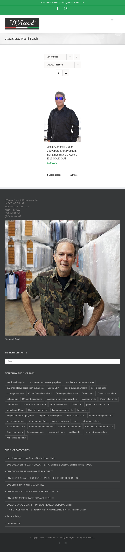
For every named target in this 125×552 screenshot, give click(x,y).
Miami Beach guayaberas (101, 415)
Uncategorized (13, 523)
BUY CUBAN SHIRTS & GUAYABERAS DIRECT (30, 471)
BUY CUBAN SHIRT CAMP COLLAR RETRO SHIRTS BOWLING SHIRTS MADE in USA (49, 465)
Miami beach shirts (16, 421)
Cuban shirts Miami (107, 393)
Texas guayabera (15, 432)
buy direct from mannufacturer (80, 382)
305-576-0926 (51, 2)
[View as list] (65, 73)
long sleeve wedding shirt (50, 415)
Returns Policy (14, 516)
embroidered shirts (59, 404)
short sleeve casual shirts (41, 426)
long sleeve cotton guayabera (20, 415)
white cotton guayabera (96, 432)
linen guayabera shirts (62, 410)
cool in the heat (98, 388)
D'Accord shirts (89, 399)
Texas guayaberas (35, 432)
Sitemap (9, 339)
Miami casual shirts (38, 421)
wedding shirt (75, 432)
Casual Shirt (53, 388)
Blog (16, 339)
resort (75, 421)
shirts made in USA (16, 426)
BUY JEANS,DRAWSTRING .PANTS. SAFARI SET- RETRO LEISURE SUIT (43, 478)
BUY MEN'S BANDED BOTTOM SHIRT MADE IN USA (33, 491)
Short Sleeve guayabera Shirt (99, 426)
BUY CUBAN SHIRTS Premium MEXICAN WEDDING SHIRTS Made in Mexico (48, 510)
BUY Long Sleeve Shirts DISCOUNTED (25, 485)
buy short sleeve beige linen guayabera (25, 388)
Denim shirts (13, 404)
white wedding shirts (16, 438)
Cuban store (12, 399)
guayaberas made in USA (98, 404)
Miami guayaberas (60, 421)
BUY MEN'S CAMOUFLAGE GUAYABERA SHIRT (30, 498)
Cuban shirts (88, 393)
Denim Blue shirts (108, 399)
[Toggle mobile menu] (118, 20)
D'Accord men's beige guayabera (62, 399)
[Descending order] (77, 57)
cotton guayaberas (15, 393)
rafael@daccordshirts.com (72, 2)
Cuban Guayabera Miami (40, 393)
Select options (55, 175)
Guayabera (77, 404)
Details (75, 175)
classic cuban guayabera (75, 388)
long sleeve (82, 410)
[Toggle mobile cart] (111, 20)
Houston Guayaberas (38, 410)
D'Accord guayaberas (32, 399)
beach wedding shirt (16, 382)
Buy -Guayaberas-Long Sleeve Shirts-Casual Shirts (31, 458)
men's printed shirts (76, 415)
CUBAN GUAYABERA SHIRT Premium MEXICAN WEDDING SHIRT (39, 505)
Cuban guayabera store (67, 393)
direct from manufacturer (34, 404)
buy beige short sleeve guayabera (45, 382)
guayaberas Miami (15, 410)
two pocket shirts (57, 432)
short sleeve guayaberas (69, 426)
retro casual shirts (91, 421)
